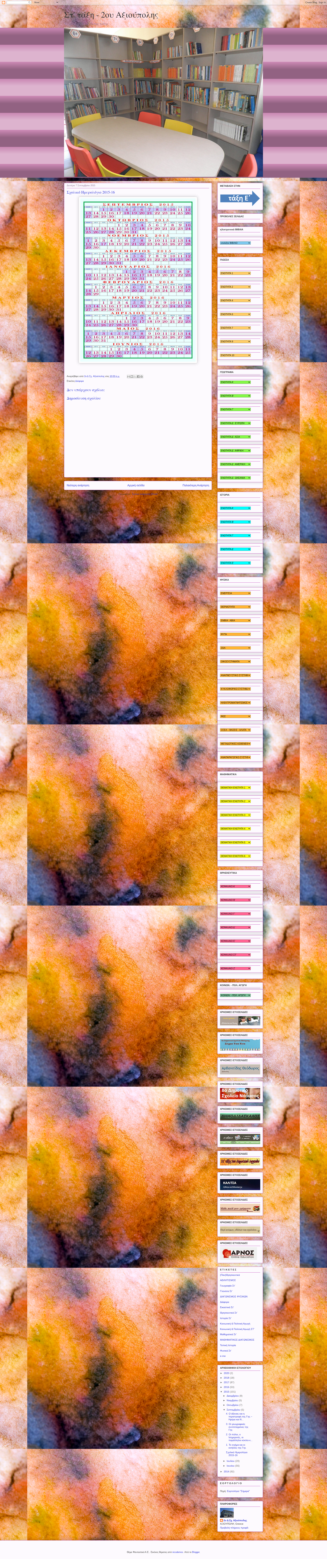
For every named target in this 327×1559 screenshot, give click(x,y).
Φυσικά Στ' (225, 1350)
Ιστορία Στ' (225, 1318)
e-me (223, 1356)
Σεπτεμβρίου (234, 1409)
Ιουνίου (231, 1465)
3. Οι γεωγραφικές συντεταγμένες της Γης (237, 1427)
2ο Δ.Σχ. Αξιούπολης (235, 1520)
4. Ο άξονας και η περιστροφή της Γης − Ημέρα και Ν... (239, 1416)
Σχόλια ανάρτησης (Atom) (145, 494)
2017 (227, 1382)
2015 (227, 1391)
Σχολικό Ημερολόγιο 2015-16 (236, 1454)
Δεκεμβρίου (233, 1395)
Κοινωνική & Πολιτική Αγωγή (235, 1323)
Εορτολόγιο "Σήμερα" (238, 1491)
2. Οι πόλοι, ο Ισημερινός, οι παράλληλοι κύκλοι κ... (239, 1437)
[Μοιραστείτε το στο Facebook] (138, 376)
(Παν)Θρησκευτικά (230, 1275)
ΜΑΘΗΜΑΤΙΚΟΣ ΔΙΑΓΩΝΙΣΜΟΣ (237, 1339)
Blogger (195, 1552)
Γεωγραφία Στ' (227, 1285)
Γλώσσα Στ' (226, 1291)
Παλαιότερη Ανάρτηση (196, 485)
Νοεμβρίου (233, 1400)
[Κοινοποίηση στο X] (135, 376)
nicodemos (177, 1552)
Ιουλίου (231, 1461)
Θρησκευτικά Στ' (228, 1312)
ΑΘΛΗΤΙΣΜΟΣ (228, 1280)
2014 (227, 1471)
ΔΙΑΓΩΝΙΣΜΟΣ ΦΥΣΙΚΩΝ (233, 1296)
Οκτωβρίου (233, 1405)
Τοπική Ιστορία (228, 1345)
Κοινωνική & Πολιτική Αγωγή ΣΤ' (237, 1329)
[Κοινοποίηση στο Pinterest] (141, 376)
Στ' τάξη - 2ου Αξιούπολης (111, 14)
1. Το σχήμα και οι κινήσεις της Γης (236, 1446)
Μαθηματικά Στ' (228, 1334)
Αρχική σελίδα (135, 485)
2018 (227, 1377)
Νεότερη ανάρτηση (78, 485)
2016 (227, 1387)
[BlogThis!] (132, 376)
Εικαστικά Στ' (227, 1307)
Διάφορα (79, 381)
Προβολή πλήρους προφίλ (234, 1527)
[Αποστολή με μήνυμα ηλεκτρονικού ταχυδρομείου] (128, 376)
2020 (227, 1373)
